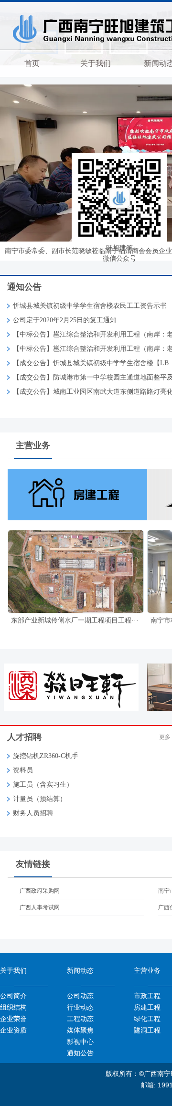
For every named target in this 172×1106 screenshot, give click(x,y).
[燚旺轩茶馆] (74, 686)
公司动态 (80, 996)
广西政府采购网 (40, 890)
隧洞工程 (147, 1030)
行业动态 (80, 1007)
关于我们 (95, 63)
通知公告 (80, 1053)
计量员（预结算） (39, 798)
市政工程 (147, 996)
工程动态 (80, 1018)
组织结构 (13, 1007)
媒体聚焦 (80, 1030)
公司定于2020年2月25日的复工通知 (65, 320)
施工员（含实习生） (43, 784)
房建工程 (147, 1007)
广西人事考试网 (40, 907)
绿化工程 (147, 1018)
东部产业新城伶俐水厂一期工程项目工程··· (75, 620)
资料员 (23, 770)
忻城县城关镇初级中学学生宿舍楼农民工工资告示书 (90, 305)
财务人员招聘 (33, 813)
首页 (32, 63)
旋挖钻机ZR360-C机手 (45, 755)
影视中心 (80, 1041)
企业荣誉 (13, 1018)
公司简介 (13, 996)
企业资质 (13, 1030)
